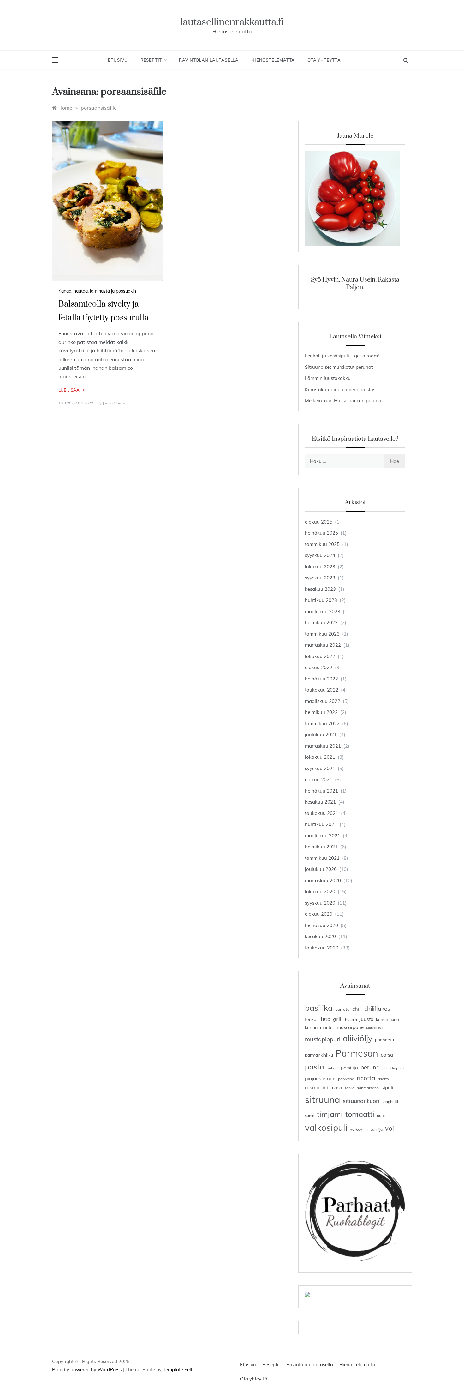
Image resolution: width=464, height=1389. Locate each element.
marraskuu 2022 (323, 645)
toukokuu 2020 (321, 948)
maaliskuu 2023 (322, 611)
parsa (387, 1055)
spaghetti (390, 1101)
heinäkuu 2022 (321, 679)
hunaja (351, 1019)
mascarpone (350, 1027)
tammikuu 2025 (322, 544)
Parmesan (357, 1053)
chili (357, 1008)
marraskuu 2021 (323, 746)
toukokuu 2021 (321, 813)
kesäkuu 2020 (320, 936)
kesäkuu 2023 (320, 589)
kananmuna (387, 1019)
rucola (336, 1087)
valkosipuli (326, 1127)
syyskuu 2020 (320, 903)
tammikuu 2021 (322, 858)
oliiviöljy (357, 1038)
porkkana (346, 1078)
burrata (342, 1009)
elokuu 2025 (318, 522)
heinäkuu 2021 (321, 791)
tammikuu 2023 (322, 634)
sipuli (387, 1087)
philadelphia (393, 1068)
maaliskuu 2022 (322, 701)
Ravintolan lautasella (209, 60)
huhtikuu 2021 (321, 824)
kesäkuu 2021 (320, 802)
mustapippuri (322, 1039)
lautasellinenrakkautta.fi (232, 22)
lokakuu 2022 (320, 656)
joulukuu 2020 (321, 869)
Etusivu (118, 60)
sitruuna (322, 1099)
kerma (311, 1027)
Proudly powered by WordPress (87, 1370)
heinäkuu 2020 (321, 925)
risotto (383, 1078)
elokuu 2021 (318, 779)
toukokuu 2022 (321, 690)
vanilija (376, 1129)
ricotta (366, 1078)
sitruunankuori (361, 1100)
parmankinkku (319, 1054)
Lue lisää (69, 389)
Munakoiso (374, 1028)
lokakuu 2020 (320, 892)
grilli (337, 1019)
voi (389, 1128)
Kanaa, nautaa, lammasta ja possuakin (97, 291)
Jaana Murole (114, 403)
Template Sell (177, 1370)
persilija (349, 1068)
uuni (381, 1115)
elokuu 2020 (318, 914)
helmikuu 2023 (321, 623)
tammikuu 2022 (322, 724)
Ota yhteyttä (324, 60)
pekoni (332, 1068)
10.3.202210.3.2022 (75, 403)
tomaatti (359, 1114)
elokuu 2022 (318, 667)
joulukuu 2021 (321, 735)
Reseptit (151, 60)
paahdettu (385, 1039)
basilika (319, 1008)
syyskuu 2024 (320, 555)
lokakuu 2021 (320, 757)
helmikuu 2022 (321, 712)
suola (309, 1115)
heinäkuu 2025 (321, 533)
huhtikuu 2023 (321, 600)
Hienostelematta (273, 60)
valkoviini (359, 1129)
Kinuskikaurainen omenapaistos (340, 389)
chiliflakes (377, 1008)
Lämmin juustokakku (328, 378)
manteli (327, 1027)
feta (325, 1018)
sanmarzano (368, 1088)
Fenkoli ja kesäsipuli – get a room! (342, 356)
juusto (366, 1019)
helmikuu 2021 (321, 847)
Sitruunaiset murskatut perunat (339, 367)
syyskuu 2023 (320, 578)
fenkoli (311, 1019)
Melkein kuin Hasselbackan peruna (343, 401)
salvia (349, 1088)
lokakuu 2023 (320, 567)
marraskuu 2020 (323, 880)
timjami (330, 1114)
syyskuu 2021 (320, 768)
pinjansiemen (320, 1078)
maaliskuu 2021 (322, 836)
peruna (370, 1067)
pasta (314, 1066)
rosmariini (316, 1087)
